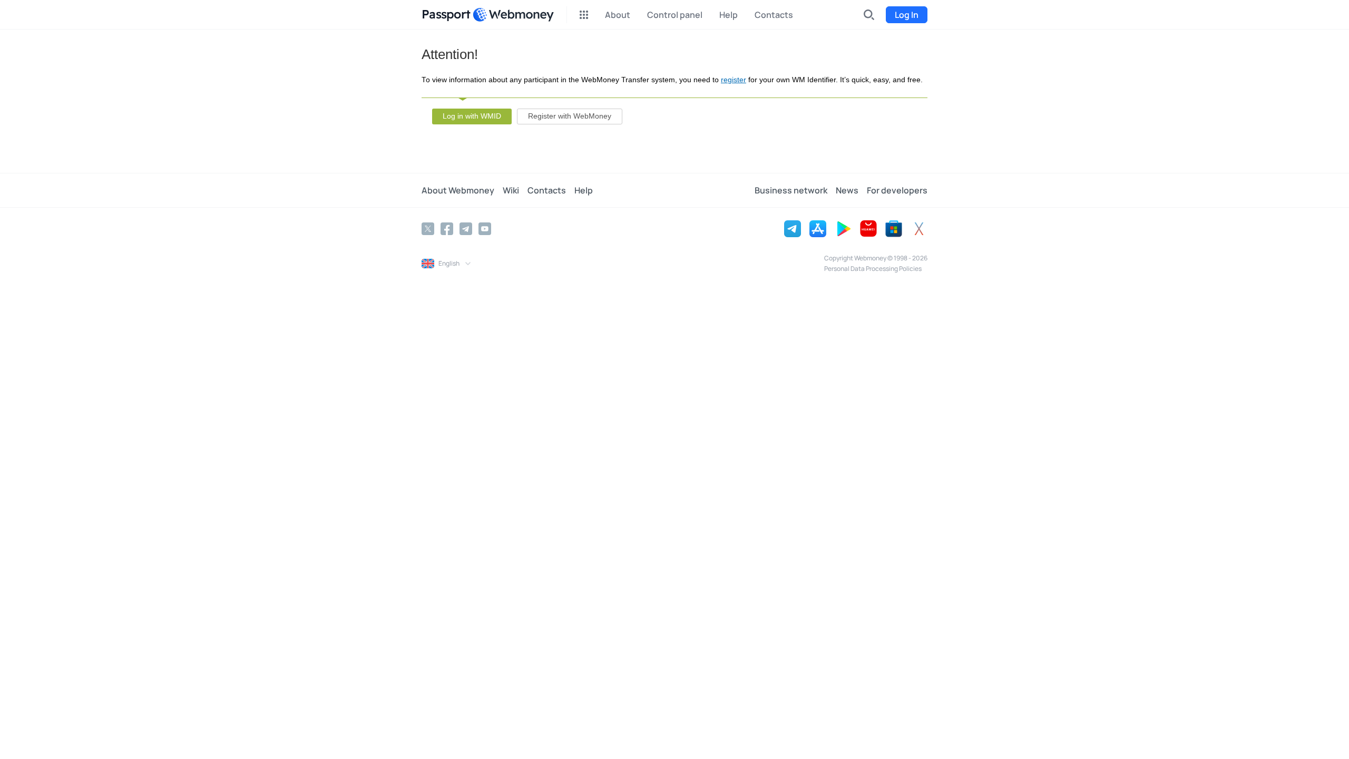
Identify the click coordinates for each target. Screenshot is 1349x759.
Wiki (511, 190)
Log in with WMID (472, 116)
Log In (906, 15)
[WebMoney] (513, 14)
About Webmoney (458, 190)
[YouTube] (484, 228)
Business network (791, 190)
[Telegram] (466, 228)
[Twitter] (428, 228)
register (733, 80)
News (847, 190)
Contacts (546, 190)
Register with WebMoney (569, 116)
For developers (897, 190)
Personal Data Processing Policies (873, 268)
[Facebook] (447, 228)
